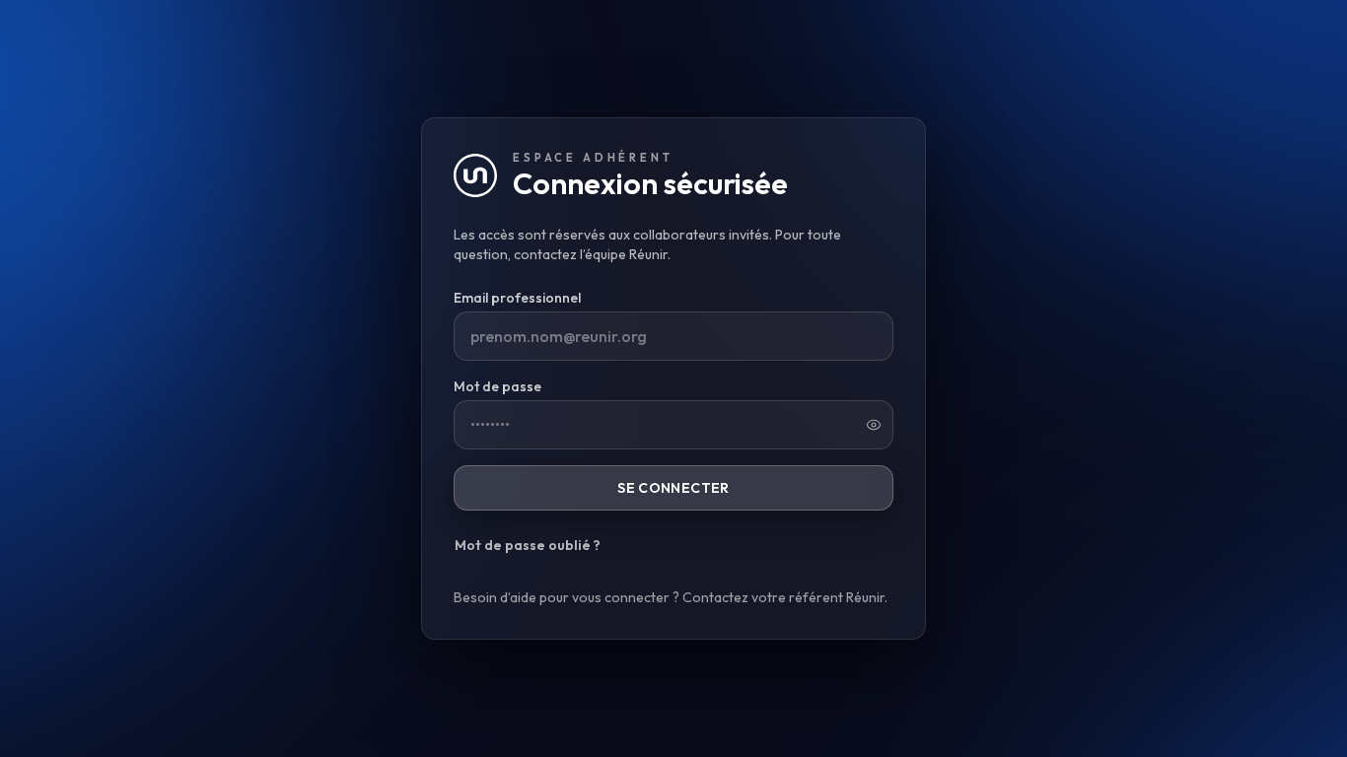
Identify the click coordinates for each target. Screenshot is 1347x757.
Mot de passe (497, 386)
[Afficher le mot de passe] (874, 424)
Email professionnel (517, 298)
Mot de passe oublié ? (528, 545)
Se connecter (673, 488)
